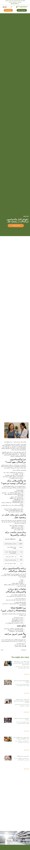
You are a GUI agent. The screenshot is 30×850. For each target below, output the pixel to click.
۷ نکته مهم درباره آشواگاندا (23, 756)
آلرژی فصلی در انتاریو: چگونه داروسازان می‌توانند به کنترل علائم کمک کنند (21, 701)
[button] (11, 7)
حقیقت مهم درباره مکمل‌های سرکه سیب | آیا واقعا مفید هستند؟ (21, 738)
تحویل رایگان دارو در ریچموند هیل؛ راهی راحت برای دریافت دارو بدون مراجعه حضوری (21, 663)
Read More (26, 674)
